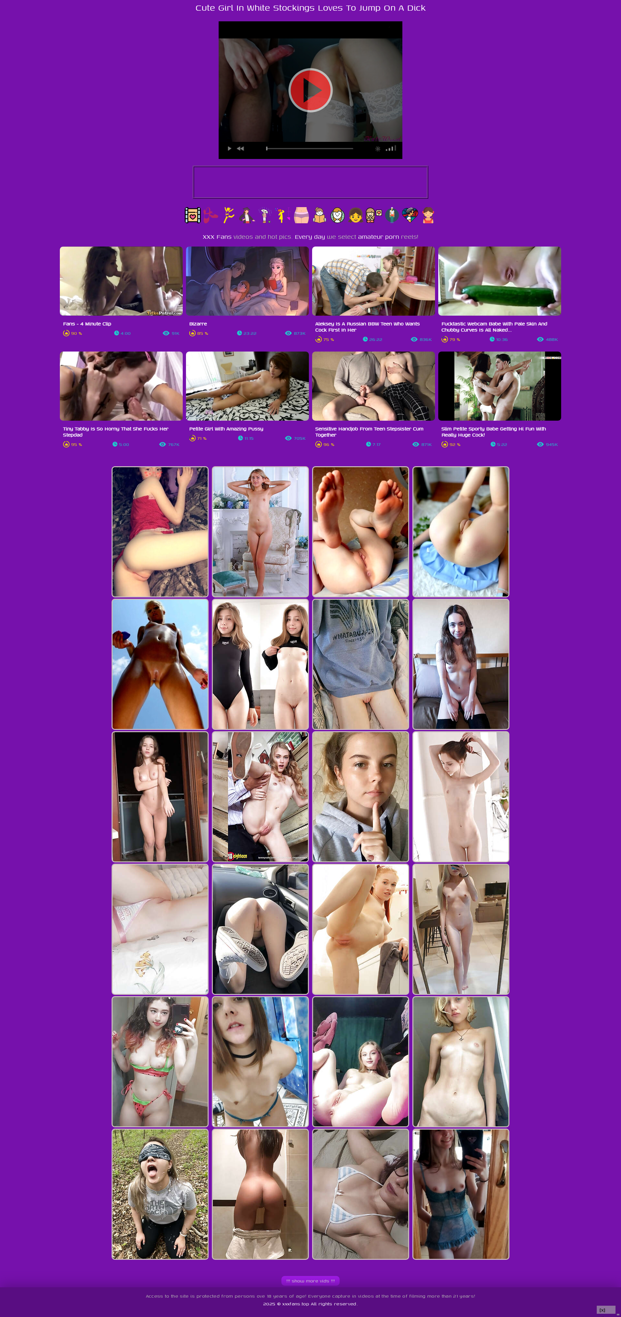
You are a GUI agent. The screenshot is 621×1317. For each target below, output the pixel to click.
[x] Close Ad (606, 1310)
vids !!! (310, 1280)
